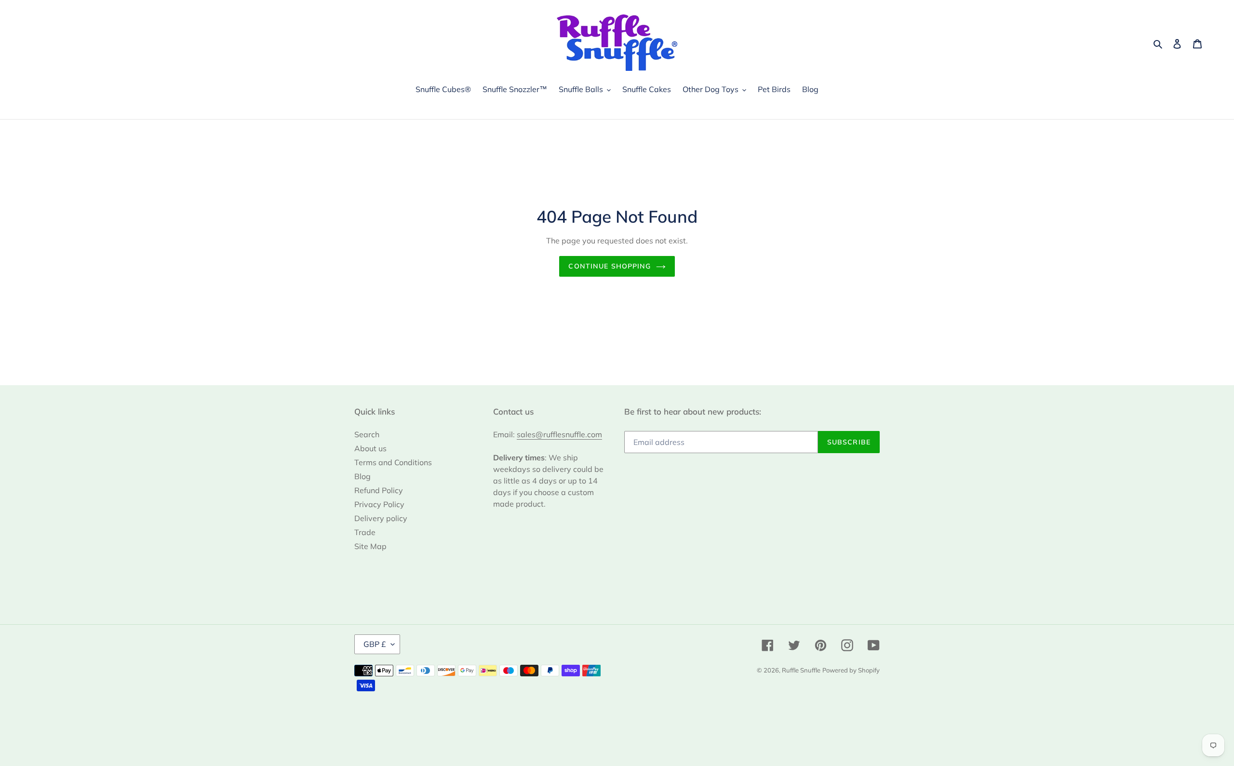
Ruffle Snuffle (801, 670)
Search (366, 434)
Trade (365, 532)
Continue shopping (609, 266)
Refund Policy (378, 490)
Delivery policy (380, 518)
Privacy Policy (379, 504)
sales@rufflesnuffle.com (559, 434)
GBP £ (374, 644)
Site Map (370, 546)
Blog (362, 476)
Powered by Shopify (851, 670)
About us (370, 448)
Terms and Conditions (393, 462)
